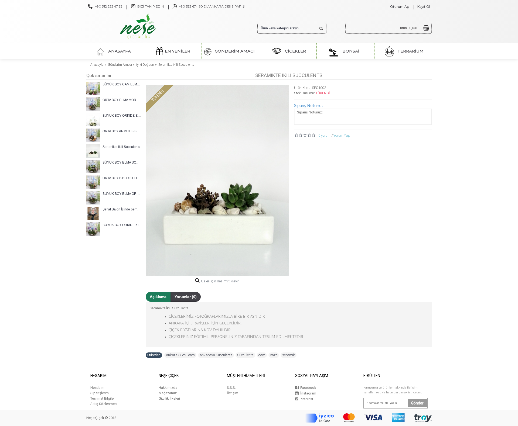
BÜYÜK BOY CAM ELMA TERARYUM (122, 84)
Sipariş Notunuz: (309, 105)
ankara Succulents (180, 355)
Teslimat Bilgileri (102, 398)
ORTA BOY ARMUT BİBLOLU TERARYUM (122, 131)
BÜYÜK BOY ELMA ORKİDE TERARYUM (122, 194)
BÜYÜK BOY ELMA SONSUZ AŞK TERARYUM (122, 162)
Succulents (245, 355)
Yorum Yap (341, 135)
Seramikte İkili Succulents (121, 147)
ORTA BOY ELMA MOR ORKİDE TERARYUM (122, 100)
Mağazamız (168, 393)
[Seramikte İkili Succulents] (217, 180)
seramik (288, 355)
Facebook (308, 388)
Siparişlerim (99, 393)
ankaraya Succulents (216, 355)
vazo (273, 355)
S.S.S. (231, 388)
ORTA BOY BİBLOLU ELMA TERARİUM (122, 178)
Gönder (417, 403)
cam (261, 355)
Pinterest (306, 399)
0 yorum (324, 135)
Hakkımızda (168, 388)
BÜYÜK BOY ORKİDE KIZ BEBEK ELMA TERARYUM (122, 225)
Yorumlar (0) (186, 297)
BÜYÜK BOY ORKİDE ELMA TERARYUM (122, 115)
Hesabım (97, 388)
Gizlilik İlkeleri (169, 398)
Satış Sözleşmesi (103, 404)
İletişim (232, 393)
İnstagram (308, 393)
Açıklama (158, 297)
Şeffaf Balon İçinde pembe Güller (122, 209)
